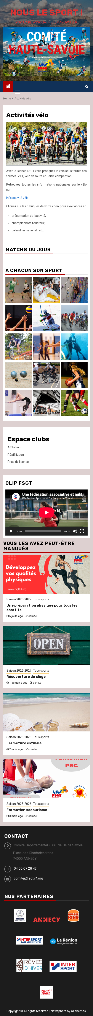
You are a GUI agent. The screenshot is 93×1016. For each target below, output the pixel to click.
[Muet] (75, 531)
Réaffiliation (16, 454)
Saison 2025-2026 (18, 737)
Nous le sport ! (46, 13)
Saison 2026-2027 (18, 599)
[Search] (86, 86)
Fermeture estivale (24, 743)
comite (32, 616)
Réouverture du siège (26, 677)
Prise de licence (18, 461)
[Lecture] (11, 531)
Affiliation (14, 447)
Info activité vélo (17, 198)
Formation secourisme (26, 810)
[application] (46, 512)
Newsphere (58, 1011)
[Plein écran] (82, 531)
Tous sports (41, 599)
